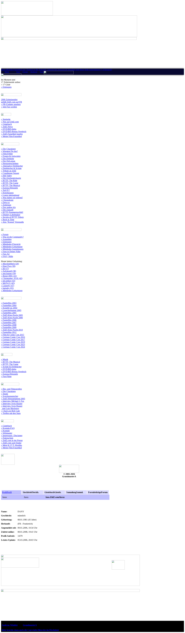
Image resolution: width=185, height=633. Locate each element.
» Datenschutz (7, 438)
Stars (42, 72)
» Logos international (10, 195)
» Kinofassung (7, 193)
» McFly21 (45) (8, 283)
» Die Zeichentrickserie (11, 178)
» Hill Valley (6, 176)
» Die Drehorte (7, 158)
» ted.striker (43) (8, 281)
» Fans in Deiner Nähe (10, 251)
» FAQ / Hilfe (7, 256)
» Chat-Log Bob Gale (10, 411)
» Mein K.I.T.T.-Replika (11, 445)
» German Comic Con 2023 (13, 344)
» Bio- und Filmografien (11, 389)
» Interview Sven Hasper (11, 403)
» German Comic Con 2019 (13, 342)
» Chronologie (7, 200)
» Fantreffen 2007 (8, 322)
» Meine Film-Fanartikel (11, 136)
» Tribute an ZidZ (8, 171)
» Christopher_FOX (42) (11, 278)
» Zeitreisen (6, 205)
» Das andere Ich (8, 207)
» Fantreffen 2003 (8, 303)
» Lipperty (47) (7, 286)
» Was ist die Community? (12, 237)
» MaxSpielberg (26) (10, 264)
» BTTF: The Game (9, 183)
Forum (25, 72)
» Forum (4, 234)
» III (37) (5, 268)
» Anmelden (6, 239)
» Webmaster (6, 433)
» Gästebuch (6, 124)
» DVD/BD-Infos (8, 129)
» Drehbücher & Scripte (11, 168)
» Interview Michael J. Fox (12, 401)
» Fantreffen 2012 (8, 332)
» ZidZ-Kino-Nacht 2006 (12, 317)
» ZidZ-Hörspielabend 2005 (13, 399)
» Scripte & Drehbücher (11, 367)
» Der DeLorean (8, 161)
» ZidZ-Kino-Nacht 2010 (12, 330)
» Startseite (5, 119)
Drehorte (33, 72)
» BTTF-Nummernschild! (12, 212)
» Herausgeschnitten (9, 163)
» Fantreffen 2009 (8, 327)
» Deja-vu (5, 202)
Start (18, 72)
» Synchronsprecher (9, 396)
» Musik (4, 359)
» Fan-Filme (6, 376)
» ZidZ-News (7, 126)
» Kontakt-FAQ (8, 428)
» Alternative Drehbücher (12, 166)
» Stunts (4, 394)
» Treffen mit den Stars (11, 413)
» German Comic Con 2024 (13, 347)
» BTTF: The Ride (9, 180)
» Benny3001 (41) (9, 276)
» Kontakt (5, 430)
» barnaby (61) (7, 288)
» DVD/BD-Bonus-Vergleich (13, 131)
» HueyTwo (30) (8, 266)
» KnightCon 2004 (9, 308)
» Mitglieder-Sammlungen (12, 249)
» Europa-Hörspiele (9, 188)
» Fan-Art (5, 254)
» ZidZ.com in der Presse (12, 440)
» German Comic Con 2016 (13, 337)
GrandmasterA (30, 625)
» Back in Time (7, 219)
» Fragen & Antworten (10, 156)
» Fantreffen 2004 (8, 305)
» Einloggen (6, 87)
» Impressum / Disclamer (11, 435)
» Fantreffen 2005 (8, 313)
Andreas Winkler (10, 625)
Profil (4, 492)
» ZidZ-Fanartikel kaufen (12, 134)
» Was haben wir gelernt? (12, 197)
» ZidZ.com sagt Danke (11, 443)
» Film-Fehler (7, 154)
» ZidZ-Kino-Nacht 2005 (12, 315)
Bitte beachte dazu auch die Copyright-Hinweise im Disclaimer (30, 630)
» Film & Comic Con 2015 (12, 335)
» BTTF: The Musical (10, 185)
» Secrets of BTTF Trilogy (12, 217)
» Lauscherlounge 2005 (11, 310)
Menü (7, 72)
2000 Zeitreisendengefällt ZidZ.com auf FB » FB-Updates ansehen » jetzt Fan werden (11, 103)
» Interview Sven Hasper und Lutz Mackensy (11, 407)
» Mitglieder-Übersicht (10, 244)
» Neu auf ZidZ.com (10, 122)
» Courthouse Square (10, 173)
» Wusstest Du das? (9, 151)
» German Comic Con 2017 (13, 339)
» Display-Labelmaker (10, 215)
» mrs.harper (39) (8, 273)
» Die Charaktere (8, 149)
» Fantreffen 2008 (8, 325)
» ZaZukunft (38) (8, 271)
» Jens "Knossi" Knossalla (12, 222)
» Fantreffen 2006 (8, 320)
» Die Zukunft (7, 210)
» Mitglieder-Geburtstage (11, 247)
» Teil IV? (5, 190)
